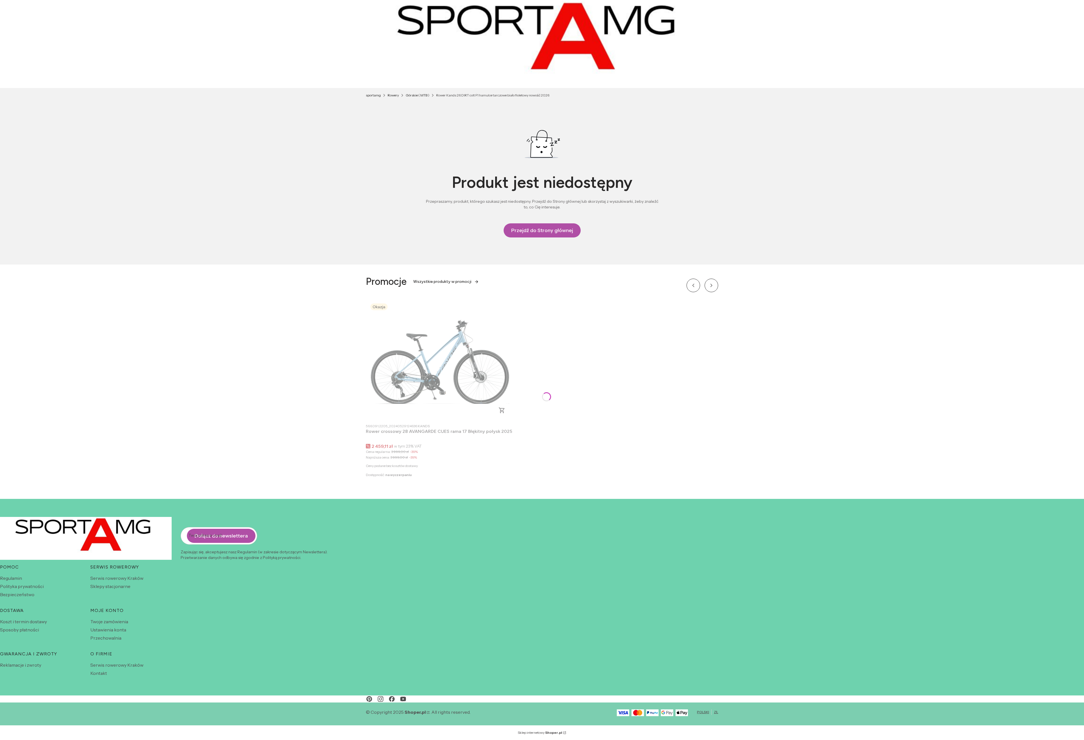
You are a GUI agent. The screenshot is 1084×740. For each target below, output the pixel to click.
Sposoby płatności (19, 630)
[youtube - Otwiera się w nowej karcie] (403, 698)
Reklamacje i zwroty (20, 665)
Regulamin (11, 578)
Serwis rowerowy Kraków (116, 578)
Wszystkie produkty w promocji (442, 281)
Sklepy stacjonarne (110, 586)
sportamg (373, 95)
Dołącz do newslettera (221, 536)
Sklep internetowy (540, 732)
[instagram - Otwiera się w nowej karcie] (380, 698)
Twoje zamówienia (109, 621)
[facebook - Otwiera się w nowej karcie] (391, 698)
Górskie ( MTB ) (417, 95)
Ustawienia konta (108, 630)
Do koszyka (502, 410)
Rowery (393, 95)
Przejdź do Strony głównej (542, 230)
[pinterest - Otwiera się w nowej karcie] (369, 698)
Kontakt (98, 673)
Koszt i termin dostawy (23, 621)
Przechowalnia (105, 638)
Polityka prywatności (22, 586)
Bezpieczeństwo (17, 594)
